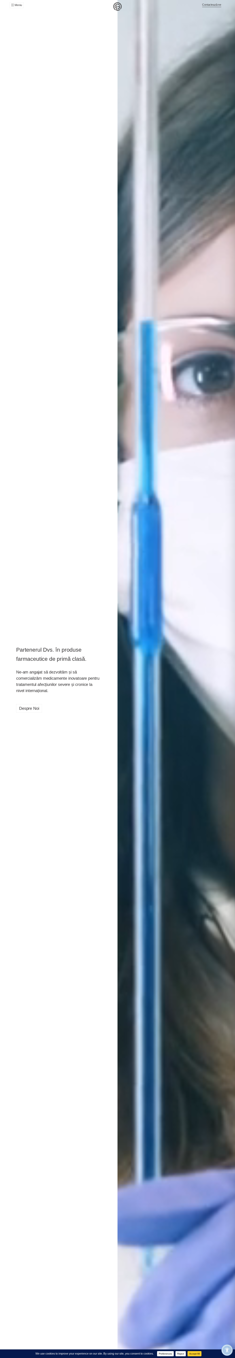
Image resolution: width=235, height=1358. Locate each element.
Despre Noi (29, 708)
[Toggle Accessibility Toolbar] (227, 1350)
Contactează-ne (211, 4)
